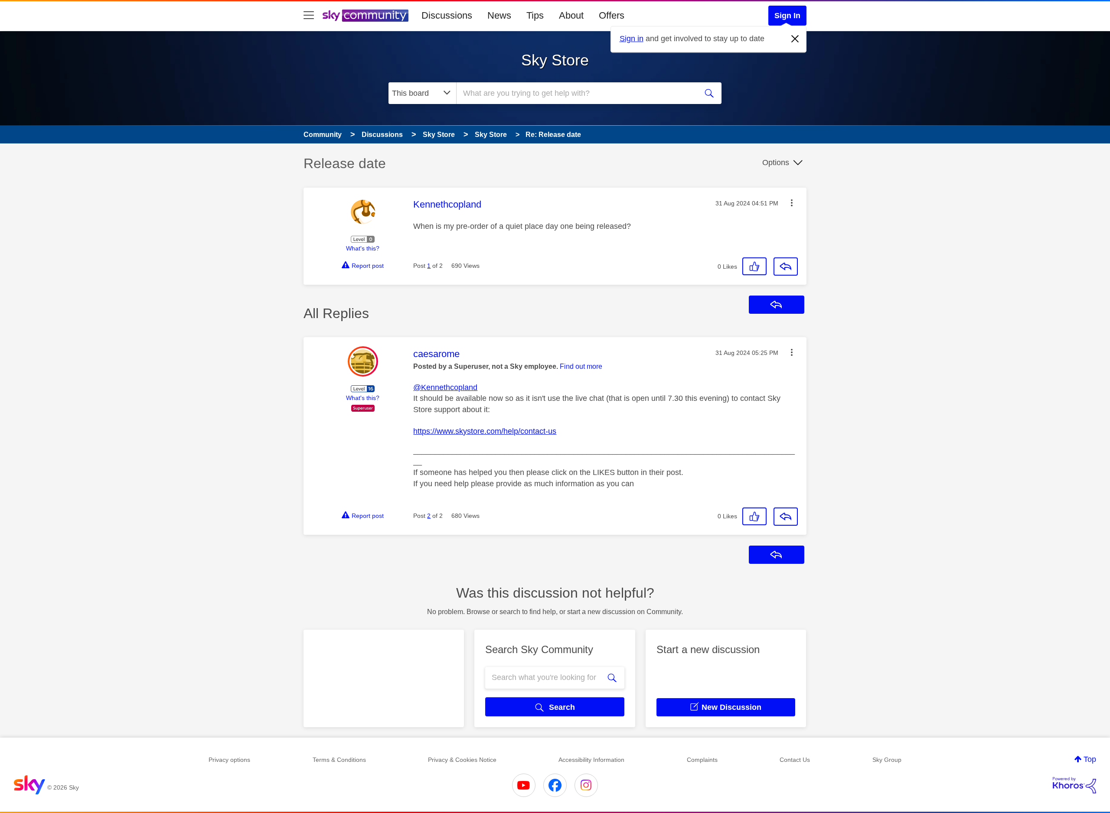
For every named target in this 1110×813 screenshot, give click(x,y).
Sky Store (555, 60)
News (499, 15)
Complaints (702, 759)
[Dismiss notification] (795, 39)
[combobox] (576, 93)
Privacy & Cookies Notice (462, 759)
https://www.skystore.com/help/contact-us (484, 431)
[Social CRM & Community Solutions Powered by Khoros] (1074, 785)
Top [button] (1090, 759)
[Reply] (786, 266)
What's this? (362, 248)
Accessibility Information (591, 759)
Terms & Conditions (339, 759)
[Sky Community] (365, 15)
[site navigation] (309, 15)
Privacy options (229, 759)
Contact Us (795, 759)
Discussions (446, 15)
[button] (792, 203)
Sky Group (886, 759)
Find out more (581, 366)
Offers (611, 15)
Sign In (787, 15)
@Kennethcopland (445, 387)
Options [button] (775, 162)
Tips (535, 15)
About (571, 15)
